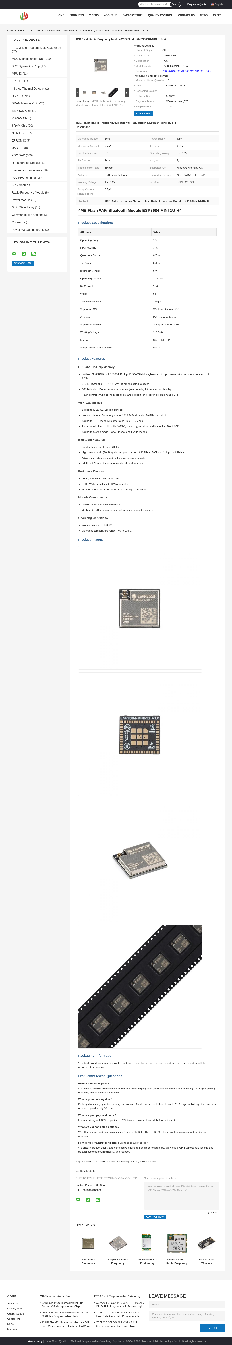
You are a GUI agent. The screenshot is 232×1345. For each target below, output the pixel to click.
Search (175, 4)
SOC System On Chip (26, 66)
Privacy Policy (34, 1341)
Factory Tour (133, 15)
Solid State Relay (23, 207)
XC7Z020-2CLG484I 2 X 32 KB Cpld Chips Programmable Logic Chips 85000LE (117, 1325)
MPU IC (17, 73)
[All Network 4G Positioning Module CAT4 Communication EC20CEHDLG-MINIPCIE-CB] (147, 1243)
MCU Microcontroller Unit (28, 58)
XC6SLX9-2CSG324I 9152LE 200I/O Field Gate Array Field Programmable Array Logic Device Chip (118, 1315)
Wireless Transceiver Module (98, 1161)
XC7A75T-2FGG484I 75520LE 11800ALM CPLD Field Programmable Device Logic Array (120, 1305)
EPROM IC (19, 140)
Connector (18, 222)
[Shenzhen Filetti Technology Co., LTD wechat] (35, 253)
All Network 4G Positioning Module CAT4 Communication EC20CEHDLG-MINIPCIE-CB (147, 1261)
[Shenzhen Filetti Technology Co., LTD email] (16, 253)
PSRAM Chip (20, 118)
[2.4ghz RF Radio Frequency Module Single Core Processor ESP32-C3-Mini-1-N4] (118, 1243)
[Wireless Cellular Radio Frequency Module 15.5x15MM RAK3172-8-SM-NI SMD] (177, 1243)
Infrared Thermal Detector (28, 88)
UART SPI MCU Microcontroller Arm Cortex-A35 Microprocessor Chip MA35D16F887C (62, 1305)
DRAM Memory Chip (25, 103)
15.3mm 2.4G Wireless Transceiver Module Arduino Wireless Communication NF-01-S (206, 1261)
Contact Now (143, 113)
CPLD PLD (19, 81)
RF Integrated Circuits (26, 162)
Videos (94, 15)
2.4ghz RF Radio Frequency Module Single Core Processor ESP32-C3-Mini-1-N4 (118, 1261)
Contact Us (186, 15)
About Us (110, 15)
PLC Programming (24, 177)
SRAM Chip (19, 125)
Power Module (21, 200)
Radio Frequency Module (45, 30)
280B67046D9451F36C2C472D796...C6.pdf (187, 71)
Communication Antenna (28, 214)
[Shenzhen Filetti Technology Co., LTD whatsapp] (26, 253)
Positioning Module (127, 1161)
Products (77, 15)
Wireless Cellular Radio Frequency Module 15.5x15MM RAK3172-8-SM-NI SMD (177, 1261)
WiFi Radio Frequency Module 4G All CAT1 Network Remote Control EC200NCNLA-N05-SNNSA (88, 1261)
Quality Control (160, 15)
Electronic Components (27, 170)
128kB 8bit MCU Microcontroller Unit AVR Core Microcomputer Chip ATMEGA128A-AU (66, 1325)
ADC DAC (18, 155)
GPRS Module (148, 1161)
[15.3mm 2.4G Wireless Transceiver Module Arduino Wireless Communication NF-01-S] (206, 1243)
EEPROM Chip (21, 110)
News (204, 15)
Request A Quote (196, 4)
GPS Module (20, 185)
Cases (217, 15)
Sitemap (12, 1328)
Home (60, 15)
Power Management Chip (28, 229)
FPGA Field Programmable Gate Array (36, 47)
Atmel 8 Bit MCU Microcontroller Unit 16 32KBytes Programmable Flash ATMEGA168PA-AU (65, 1315)
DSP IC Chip (20, 95)
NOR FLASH (20, 133)
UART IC (18, 148)
